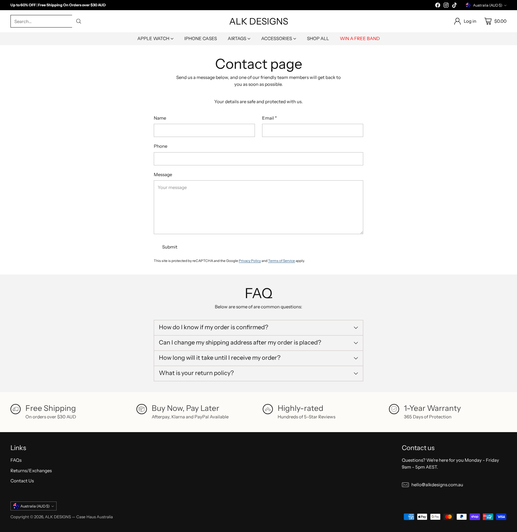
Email (269, 118)
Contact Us (22, 481)
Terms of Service (281, 261)
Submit (169, 247)
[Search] (78, 21)
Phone (160, 146)
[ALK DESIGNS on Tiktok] (454, 6)
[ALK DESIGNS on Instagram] (446, 6)
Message (163, 174)
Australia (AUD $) (487, 5)
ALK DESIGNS (58, 516)
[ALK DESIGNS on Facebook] (438, 6)
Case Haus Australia (94, 516)
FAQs (16, 460)
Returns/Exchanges (31, 470)
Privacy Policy (250, 261)
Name (160, 118)
